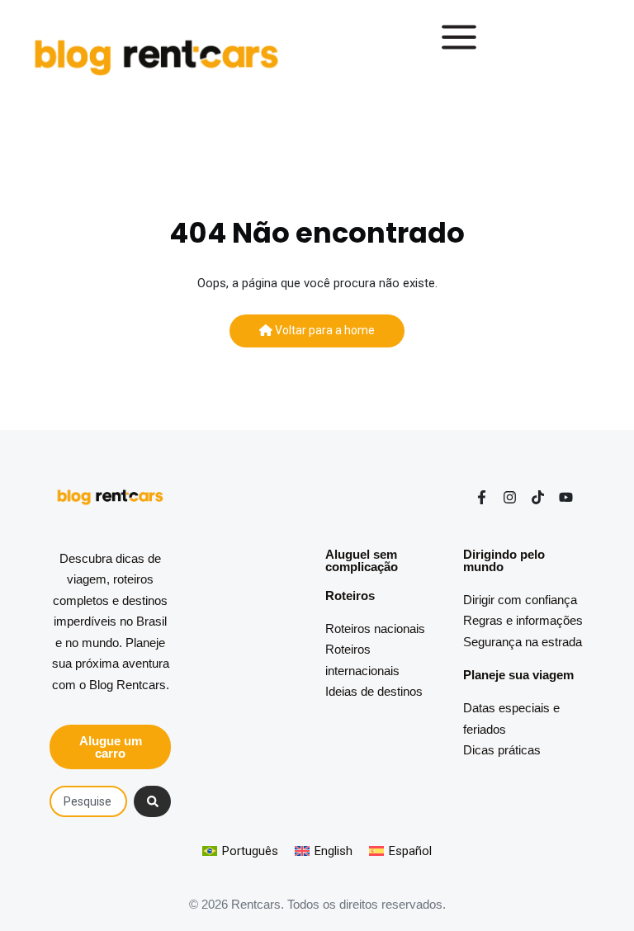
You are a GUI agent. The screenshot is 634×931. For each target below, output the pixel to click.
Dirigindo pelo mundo (504, 560)
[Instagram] (510, 497)
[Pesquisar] (152, 801)
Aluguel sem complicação (361, 560)
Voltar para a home (323, 330)
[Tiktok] (538, 497)
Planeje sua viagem (518, 675)
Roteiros (350, 595)
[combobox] (88, 801)
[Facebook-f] (482, 497)
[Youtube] (566, 497)
